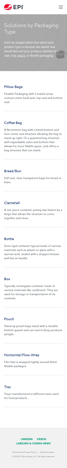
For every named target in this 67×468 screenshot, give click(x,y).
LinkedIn (27, 439)
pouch (21, 55)
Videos (41, 439)
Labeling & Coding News (33, 443)
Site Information (47, 452)
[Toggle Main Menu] (61, 7)
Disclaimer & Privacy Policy (24, 452)
